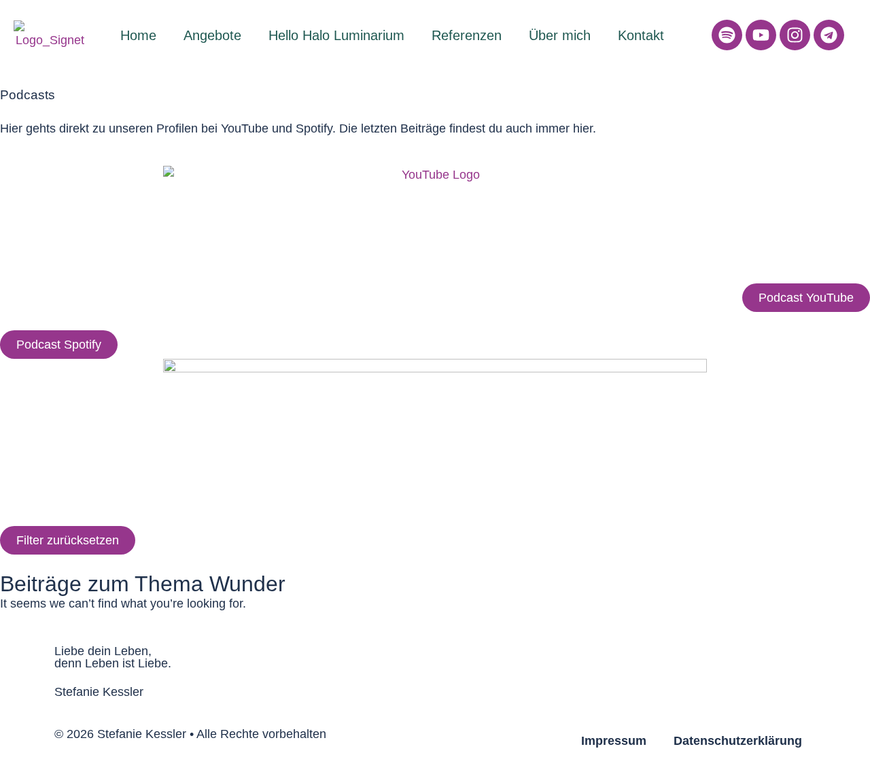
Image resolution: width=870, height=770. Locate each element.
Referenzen (467, 35)
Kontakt (641, 35)
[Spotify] (727, 35)
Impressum (613, 741)
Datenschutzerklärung (738, 741)
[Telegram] (829, 35)
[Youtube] (761, 35)
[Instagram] (795, 35)
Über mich (560, 35)
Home (138, 35)
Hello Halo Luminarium (336, 35)
